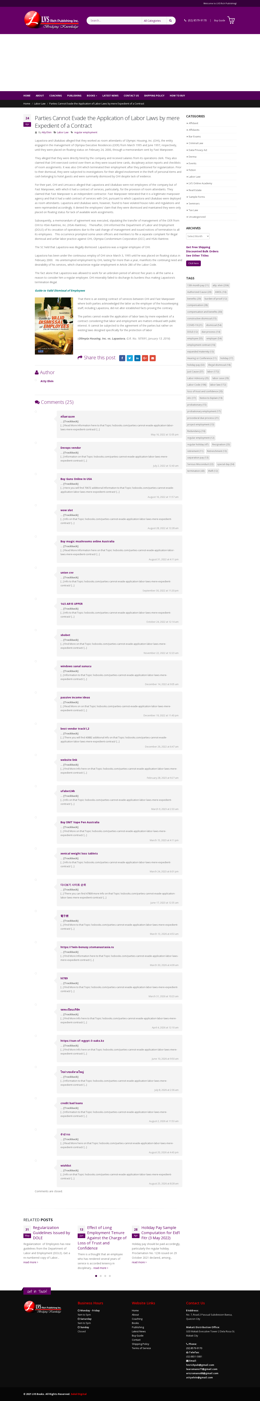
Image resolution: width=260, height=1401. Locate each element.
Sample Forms (197, 196)
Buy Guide (219, 20)
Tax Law (193, 210)
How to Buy (177, 95)
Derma (192, 156)
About (40, 95)
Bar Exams (195, 136)
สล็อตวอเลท (68, 416)
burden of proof (216, 298)
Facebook (122, 358)
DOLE (192, 331)
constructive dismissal (202, 318)
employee (195, 338)
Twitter (130, 358)
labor (213, 371)
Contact (136, 1339)
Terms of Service (141, 1348)
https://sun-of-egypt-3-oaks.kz (82, 1040)
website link (69, 760)
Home (26, 95)
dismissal (214, 325)
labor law (218, 384)
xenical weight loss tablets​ (79, 853)
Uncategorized (197, 216)
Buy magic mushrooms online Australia (87, 541)
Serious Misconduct (200, 464)
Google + (145, 358)
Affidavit (193, 123)
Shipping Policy (154, 95)
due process (211, 331)
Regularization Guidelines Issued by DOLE (51, 1232)
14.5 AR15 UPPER (72, 604)
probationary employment (204, 411)
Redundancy (196, 431)
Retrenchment (217, 451)
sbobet (65, 635)
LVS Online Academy (200, 183)
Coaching (55, 95)
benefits (194, 298)
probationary (197, 404)
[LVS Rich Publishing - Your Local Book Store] (51, 20)
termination (196, 471)
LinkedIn (137, 358)
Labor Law (63, 132)
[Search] (171, 20)
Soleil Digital (79, 1394)
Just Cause (195, 371)
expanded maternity (200, 351)
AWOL (221, 292)
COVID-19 (195, 325)
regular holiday (198, 444)
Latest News (110, 95)
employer (214, 338)
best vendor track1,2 (75, 728)
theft (213, 471)
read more (30, 1262)
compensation (197, 305)
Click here (193, 263)
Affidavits (194, 129)
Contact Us (131, 95)
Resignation (221, 444)
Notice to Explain (211, 398)
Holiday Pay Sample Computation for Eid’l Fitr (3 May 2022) (160, 1232)
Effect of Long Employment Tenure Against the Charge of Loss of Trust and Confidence (102, 1238)
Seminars (194, 203)
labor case (220, 378)
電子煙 (65, 916)
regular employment (85, 132)
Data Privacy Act (198, 150)
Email (153, 358)
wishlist (66, 1165)
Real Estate (195, 190)
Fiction (192, 170)
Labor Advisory (198, 378)
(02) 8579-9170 (194, 1348)
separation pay (198, 457)
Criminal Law (196, 143)
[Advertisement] (130, 62)
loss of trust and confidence (205, 391)
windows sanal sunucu (76, 666)
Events (192, 163)
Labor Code (196, 384)
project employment (200, 424)
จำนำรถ (65, 1134)
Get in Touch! (37, 1291)
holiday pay (196, 365)
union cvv (67, 572)
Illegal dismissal (219, 365)
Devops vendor (71, 447)
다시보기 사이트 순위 (73, 884)
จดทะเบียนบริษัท (70, 1009)
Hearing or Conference (202, 358)
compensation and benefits (204, 311)
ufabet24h (68, 791)
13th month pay (198, 285)
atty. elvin (221, 285)
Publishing (74, 95)
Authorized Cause (199, 292)
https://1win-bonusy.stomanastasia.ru (87, 947)
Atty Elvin (47, 132)
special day (225, 464)
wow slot (67, 510)
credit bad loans (72, 1103)
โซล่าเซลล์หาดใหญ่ (72, 1072)
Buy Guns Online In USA (76, 479)
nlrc (191, 398)
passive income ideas (75, 697)
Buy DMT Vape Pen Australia (80, 822)
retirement (195, 451)
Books (91, 95)
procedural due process (203, 418)
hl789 (64, 978)
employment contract (201, 345)
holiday (226, 358)
